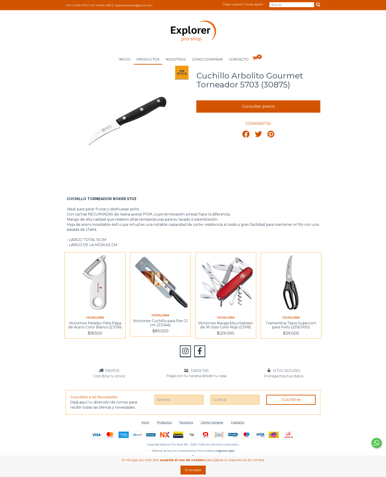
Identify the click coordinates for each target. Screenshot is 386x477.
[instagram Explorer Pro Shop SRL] (185, 351)
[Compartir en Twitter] (258, 134)
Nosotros (176, 59)
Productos (147, 59)
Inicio (124, 59)
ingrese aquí (225, 451)
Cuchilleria (95, 317)
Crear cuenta (232, 4)
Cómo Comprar (207, 59)
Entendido (193, 470)
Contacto (239, 59)
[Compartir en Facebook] (246, 134)
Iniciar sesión (254, 4)
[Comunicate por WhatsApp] (376, 443)
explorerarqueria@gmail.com (134, 5)
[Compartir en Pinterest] (270, 134)
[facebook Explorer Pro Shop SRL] (199, 351)
